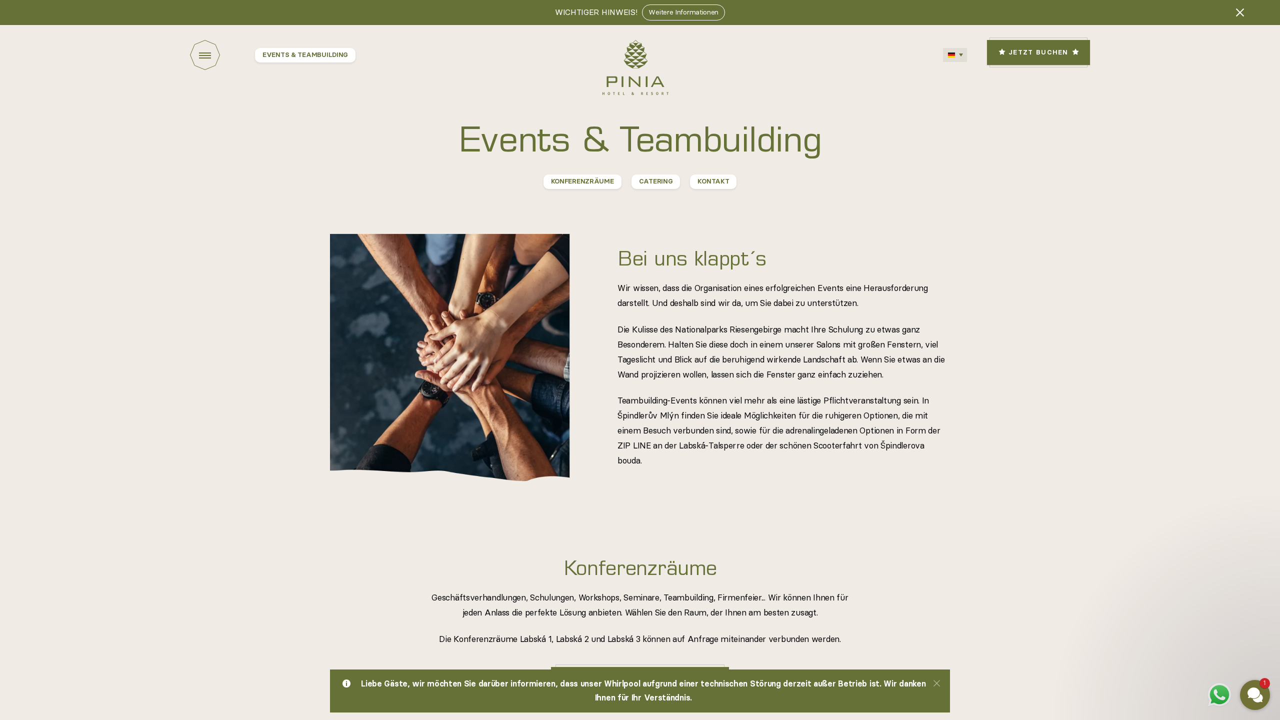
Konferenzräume (582, 181)
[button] (1195, 568)
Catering (656, 181)
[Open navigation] (222, 55)
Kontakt (713, 181)
